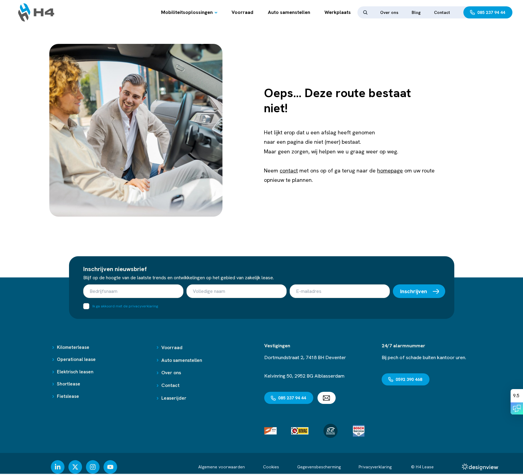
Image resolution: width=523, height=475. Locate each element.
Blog (416, 12)
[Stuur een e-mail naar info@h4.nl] (326, 398)
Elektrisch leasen (75, 372)
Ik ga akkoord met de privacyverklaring (125, 306)
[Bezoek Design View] (480, 466)
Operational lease (76, 359)
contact (289, 170)
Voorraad (242, 12)
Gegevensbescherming (319, 467)
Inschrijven (413, 291)
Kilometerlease (73, 347)
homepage (390, 170)
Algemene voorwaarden (221, 467)
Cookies (271, 467)
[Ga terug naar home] (36, 12)
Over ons (389, 12)
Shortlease (68, 384)
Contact (442, 12)
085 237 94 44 (491, 12)
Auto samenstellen (289, 12)
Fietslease (68, 396)
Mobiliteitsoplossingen (187, 12)
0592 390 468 (409, 379)
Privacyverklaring (376, 467)
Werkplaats (337, 12)
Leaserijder (173, 398)
